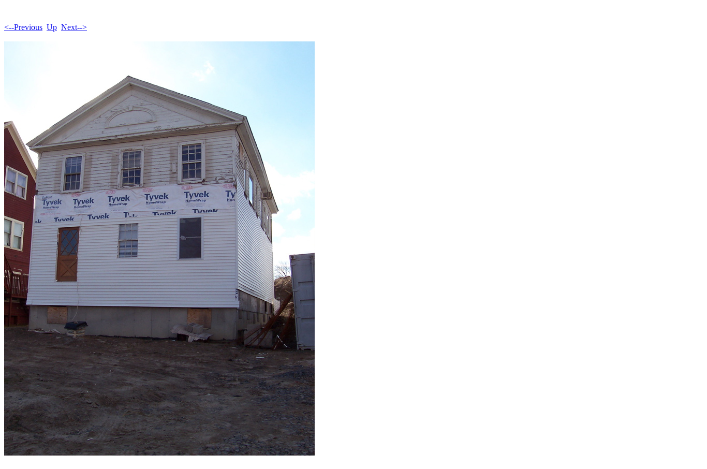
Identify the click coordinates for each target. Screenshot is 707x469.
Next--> (74, 27)
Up (52, 27)
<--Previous (23, 27)
